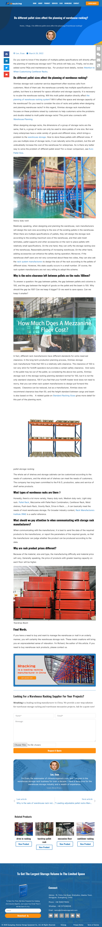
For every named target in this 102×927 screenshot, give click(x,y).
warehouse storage (37, 137)
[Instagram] (67, 916)
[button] (6, 54)
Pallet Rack (24, 502)
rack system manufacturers (29, 261)
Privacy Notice (78, 925)
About (40, 3)
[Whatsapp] (61, 916)
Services (55, 3)
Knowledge (68, 3)
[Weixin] (78, 916)
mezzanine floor (65, 838)
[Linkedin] (56, 916)
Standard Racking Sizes (64, 395)
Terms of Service (93, 925)
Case (61, 3)
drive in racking (24, 838)
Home (34, 3)
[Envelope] (72, 916)
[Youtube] (51, 916)
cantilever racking (85, 838)
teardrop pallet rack (44, 840)
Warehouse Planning (22, 119)
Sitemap (63, 925)
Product (47, 3)
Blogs (28, 26)
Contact (76, 3)
